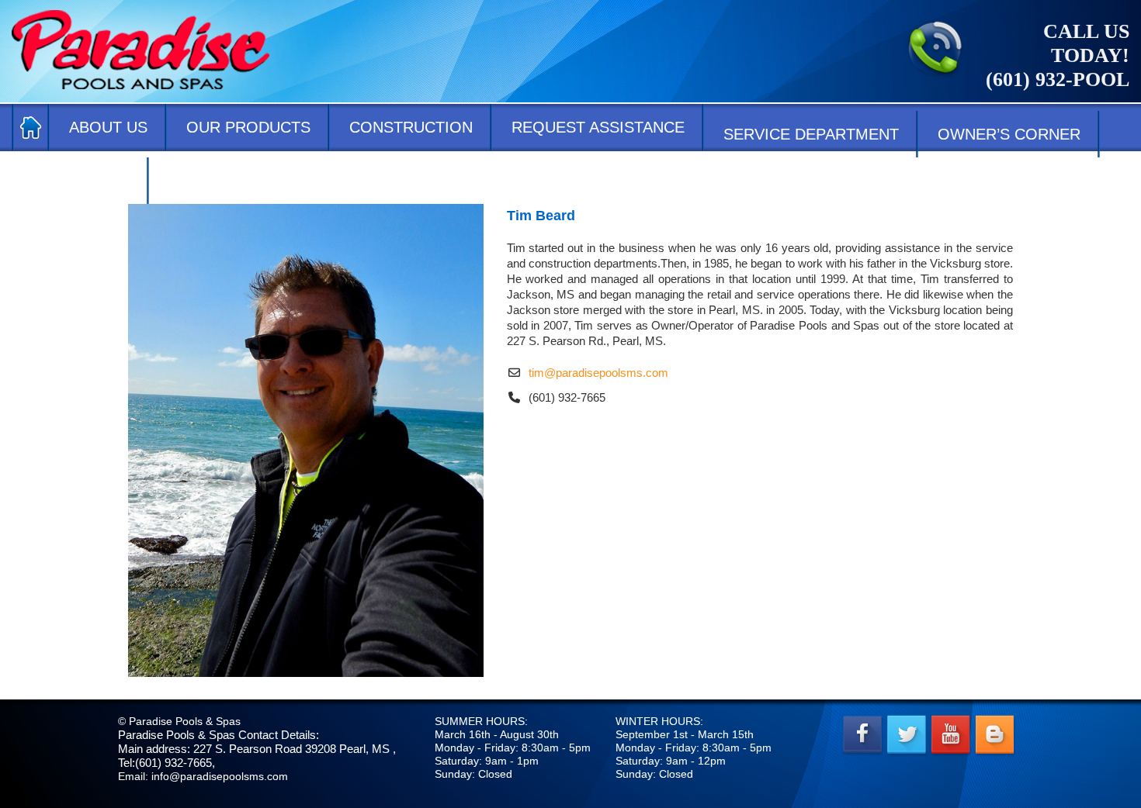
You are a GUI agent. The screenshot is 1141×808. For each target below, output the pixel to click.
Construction (411, 127)
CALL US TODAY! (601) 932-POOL (1057, 55)
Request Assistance (598, 127)
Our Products (248, 127)
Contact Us (80, 180)
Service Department (811, 134)
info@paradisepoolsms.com (219, 776)
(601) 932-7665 (567, 397)
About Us (108, 127)
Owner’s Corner (1009, 134)
